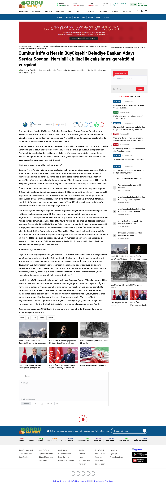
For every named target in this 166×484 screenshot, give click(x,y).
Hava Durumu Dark (26, 450)
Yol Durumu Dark (25, 453)
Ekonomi (60, 11)
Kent (34, 318)
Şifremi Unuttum (116, 457)
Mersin (42, 318)
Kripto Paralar (140, 440)
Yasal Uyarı (109, 481)
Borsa (21, 440)
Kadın (79, 11)
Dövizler (82, 453)
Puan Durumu (83, 440)
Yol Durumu (124, 440)
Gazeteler (127, 11)
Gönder (26, 403)
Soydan (50, 318)
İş (28, 318)
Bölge (22, 318)
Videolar (103, 11)
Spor (70, 11)
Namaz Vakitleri (36, 440)
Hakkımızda (57, 481)
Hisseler (97, 440)
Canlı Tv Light (24, 457)
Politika (106, 17)
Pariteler (110, 440)
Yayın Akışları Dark (46, 453)
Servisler (36, 11)
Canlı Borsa (62, 450)
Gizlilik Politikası (73, 481)
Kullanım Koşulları (98, 481)
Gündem (48, 11)
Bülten (76, 17)
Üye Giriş (113, 450)
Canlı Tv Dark (44, 450)
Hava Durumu (67, 440)
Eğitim (90, 17)
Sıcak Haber (100, 464)
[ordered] (48, 403)
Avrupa (68, 17)
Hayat (98, 17)
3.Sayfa (59, 17)
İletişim (64, 481)
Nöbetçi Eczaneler (46, 457)
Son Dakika (23, 11)
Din (83, 17)
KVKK (89, 481)
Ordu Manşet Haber (25, 46)
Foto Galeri (90, 11)
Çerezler (83, 481)
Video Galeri (100, 453)
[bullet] (51, 403)
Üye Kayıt (113, 453)
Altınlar (82, 450)
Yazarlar (114, 11)
